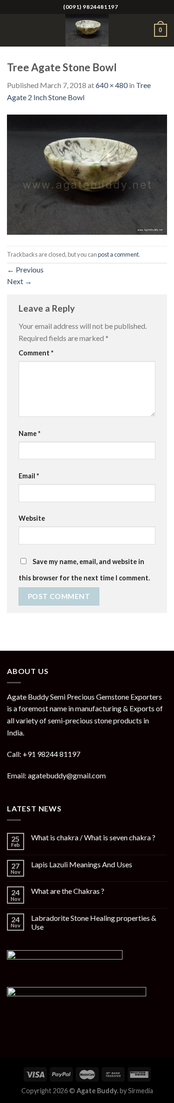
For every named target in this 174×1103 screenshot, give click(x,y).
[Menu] (12, 30)
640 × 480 (112, 85)
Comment (36, 353)
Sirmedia (140, 1091)
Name (29, 433)
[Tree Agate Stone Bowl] (87, 173)
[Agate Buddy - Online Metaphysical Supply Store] (87, 30)
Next (19, 281)
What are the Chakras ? (67, 890)
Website (32, 518)
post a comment (118, 254)
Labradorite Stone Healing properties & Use (93, 922)
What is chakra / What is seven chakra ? (93, 837)
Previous (25, 269)
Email (29, 476)
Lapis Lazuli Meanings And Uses (81, 864)
